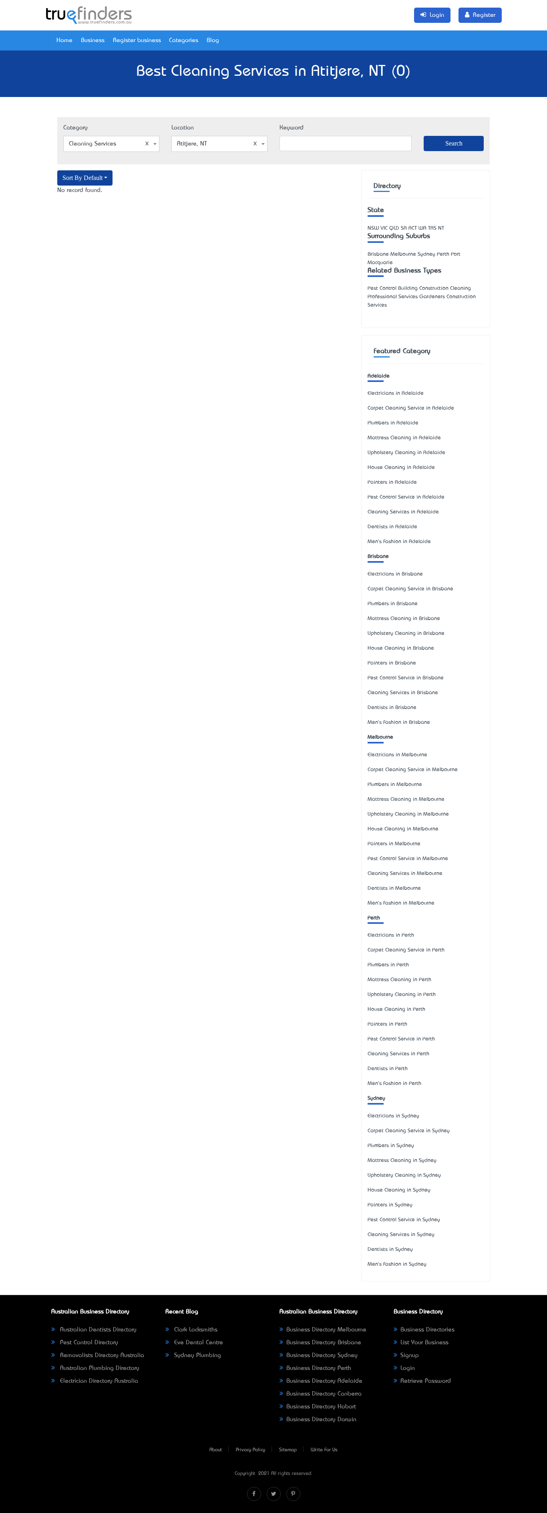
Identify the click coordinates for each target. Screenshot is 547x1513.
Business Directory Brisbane (323, 1342)
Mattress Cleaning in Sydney (402, 1160)
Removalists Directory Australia (101, 1355)
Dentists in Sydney (390, 1249)
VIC (384, 228)
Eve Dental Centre (197, 1342)
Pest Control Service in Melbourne (408, 858)
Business (93, 40)
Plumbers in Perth (388, 965)
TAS (432, 228)
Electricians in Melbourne (397, 755)
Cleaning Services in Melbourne (405, 873)
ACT (412, 228)
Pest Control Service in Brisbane (406, 678)
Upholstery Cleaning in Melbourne (408, 814)
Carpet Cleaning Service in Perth (406, 950)
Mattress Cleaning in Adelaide (404, 437)
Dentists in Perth (388, 1068)
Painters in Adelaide (392, 482)
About (215, 1450)
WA (422, 228)
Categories (183, 40)
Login (407, 1368)
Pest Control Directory (88, 1342)
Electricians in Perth (391, 935)
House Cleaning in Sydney (399, 1190)
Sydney (376, 1098)
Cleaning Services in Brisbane (403, 692)
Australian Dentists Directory (97, 1330)
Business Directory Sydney (322, 1355)
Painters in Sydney (390, 1205)
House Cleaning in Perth (396, 1009)
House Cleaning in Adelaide (401, 467)
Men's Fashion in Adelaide (399, 541)
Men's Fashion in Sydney (397, 1264)
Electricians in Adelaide (396, 393)
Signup (409, 1355)
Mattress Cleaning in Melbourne (406, 799)
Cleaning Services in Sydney (401, 1234)
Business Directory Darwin (321, 1419)
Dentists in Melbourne (394, 888)
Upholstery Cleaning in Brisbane (406, 633)
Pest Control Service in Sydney (404, 1219)
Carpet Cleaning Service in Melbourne (413, 769)
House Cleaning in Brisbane (401, 648)
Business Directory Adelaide (324, 1381)
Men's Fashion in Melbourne (401, 903)
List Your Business (424, 1342)
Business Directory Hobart (321, 1407)
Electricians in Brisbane (395, 574)
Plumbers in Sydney (391, 1145)
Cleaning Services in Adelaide (403, 512)
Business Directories (427, 1330)
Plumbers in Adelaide (393, 423)
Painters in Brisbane (392, 663)
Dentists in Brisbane (392, 707)
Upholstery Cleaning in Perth (402, 994)
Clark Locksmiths (194, 1330)
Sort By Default (82, 177)
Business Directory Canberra (324, 1394)
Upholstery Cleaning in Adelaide (406, 452)
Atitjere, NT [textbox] (192, 144)
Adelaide (379, 376)
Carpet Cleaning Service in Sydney (409, 1130)
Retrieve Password (425, 1381)
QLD (394, 228)
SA (404, 228)
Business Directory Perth (318, 1368)
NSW (373, 228)
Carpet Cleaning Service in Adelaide (411, 408)
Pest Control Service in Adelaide (406, 497)
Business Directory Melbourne (326, 1330)
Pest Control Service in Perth (401, 1039)
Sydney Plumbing (196, 1355)
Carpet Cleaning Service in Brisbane (410, 589)
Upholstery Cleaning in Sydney (404, 1175)
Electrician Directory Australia (98, 1381)
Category (75, 128)
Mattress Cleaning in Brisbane (404, 618)
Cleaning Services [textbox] (92, 144)
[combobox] (111, 144)
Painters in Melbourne (394, 843)
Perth (374, 918)
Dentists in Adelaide (392, 526)
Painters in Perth (387, 1024)
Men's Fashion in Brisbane (399, 722)
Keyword (292, 128)
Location (182, 128)
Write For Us (324, 1450)
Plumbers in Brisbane (393, 603)
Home (64, 40)
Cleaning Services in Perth (398, 1053)
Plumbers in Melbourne (395, 784)
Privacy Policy (250, 1450)
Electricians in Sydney (393, 1116)
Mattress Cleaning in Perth (399, 979)
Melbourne (380, 737)
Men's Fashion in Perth (394, 1083)
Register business (137, 40)
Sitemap (288, 1450)
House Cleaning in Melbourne (403, 829)
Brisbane (378, 556)
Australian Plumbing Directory (98, 1368)
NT (441, 228)
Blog (213, 40)
